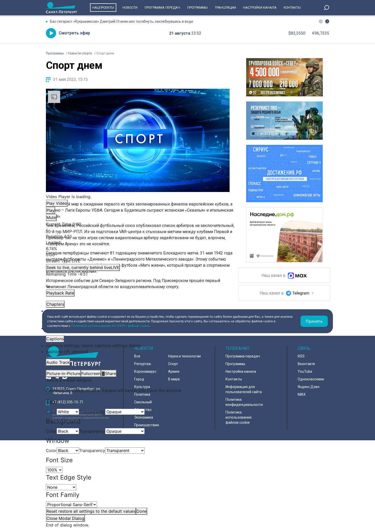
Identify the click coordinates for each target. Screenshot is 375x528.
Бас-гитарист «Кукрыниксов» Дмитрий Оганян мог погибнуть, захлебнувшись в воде (121, 21)
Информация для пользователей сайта (244, 389)
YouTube (305, 371)
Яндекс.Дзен (308, 387)
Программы (197, 7)
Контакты (292, 7)
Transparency (92, 411)
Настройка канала (241, 371)
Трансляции (225, 7)
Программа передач (162, 7)
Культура (142, 387)
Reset (90, 511)
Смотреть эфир (74, 33)
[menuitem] (138, 345)
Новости (130, 7)
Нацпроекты (103, 7)
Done (141, 511)
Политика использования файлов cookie (239, 417)
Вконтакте (306, 364)
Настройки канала (260, 7)
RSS (301, 356)
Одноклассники (311, 379)
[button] (327, 21)
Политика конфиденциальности (244, 402)
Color (51, 411)
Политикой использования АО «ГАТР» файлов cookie (110, 326)
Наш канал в (273, 275)
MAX (302, 394)
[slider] (138, 248)
